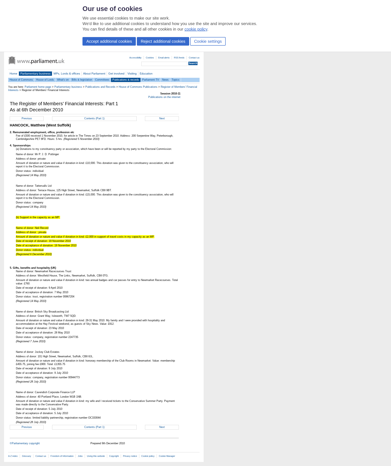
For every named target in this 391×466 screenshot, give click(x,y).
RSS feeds (179, 57)
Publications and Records (100, 86)
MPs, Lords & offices (67, 73)
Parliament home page (38, 86)
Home (13, 73)
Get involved (116, 73)
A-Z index (13, 456)
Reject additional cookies (163, 41)
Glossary (26, 456)
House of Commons (21, 79)
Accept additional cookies (109, 41)
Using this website (96, 456)
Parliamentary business (35, 73)
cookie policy (196, 29)
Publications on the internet (164, 97)
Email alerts (164, 57)
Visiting (132, 73)
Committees (102, 79)
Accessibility (135, 57)
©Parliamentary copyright (25, 443)
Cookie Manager (167, 456)
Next (162, 118)
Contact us (194, 57)
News (165, 79)
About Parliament (94, 73)
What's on (63, 79)
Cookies (150, 57)
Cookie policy (148, 456)
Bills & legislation (82, 79)
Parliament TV (150, 79)
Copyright (114, 456)
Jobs (80, 456)
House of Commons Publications (138, 86)
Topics (175, 79)
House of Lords (45, 79)
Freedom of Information (62, 456)
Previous (27, 118)
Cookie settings (208, 41)
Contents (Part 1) (94, 118)
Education (146, 73)
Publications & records (125, 79)
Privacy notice (130, 456)
